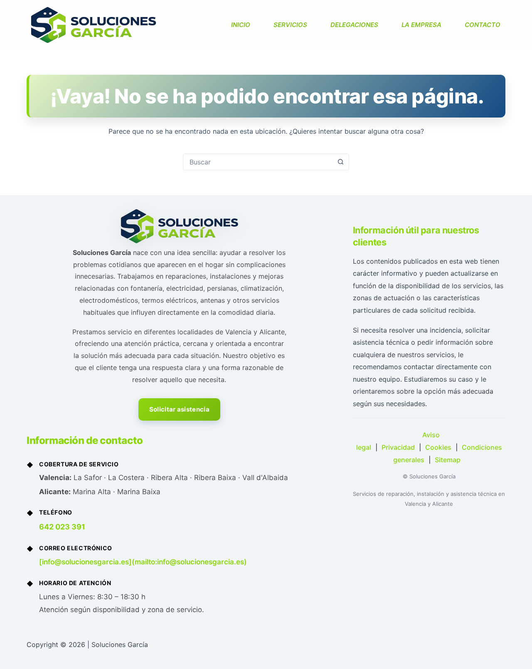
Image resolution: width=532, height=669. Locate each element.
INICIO (240, 25)
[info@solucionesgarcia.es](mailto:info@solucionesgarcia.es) (143, 562)
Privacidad (398, 447)
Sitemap (448, 460)
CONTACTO (482, 25)
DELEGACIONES (354, 25)
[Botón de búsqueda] (340, 162)
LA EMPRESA (421, 25)
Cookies (438, 447)
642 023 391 (62, 526)
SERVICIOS (290, 25)
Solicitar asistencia (179, 409)
